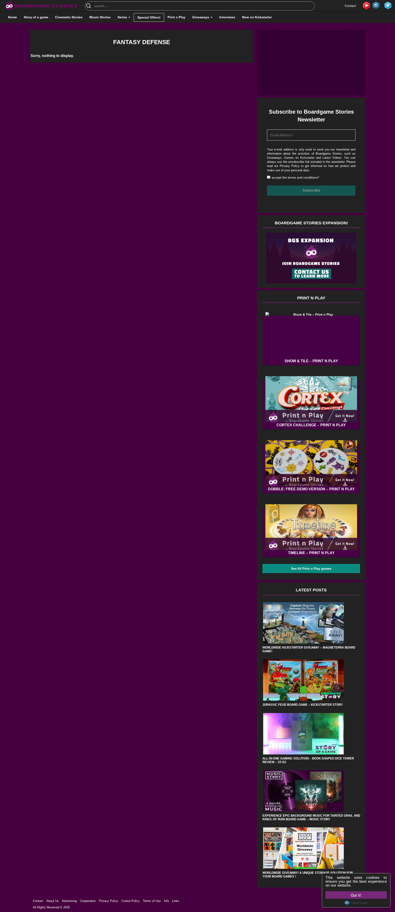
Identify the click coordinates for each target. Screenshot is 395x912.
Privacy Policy (290, 166)
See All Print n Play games (311, 568)
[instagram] (376, 5)
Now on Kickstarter (257, 17)
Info (166, 901)
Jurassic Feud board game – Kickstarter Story (302, 704)
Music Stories (100, 17)
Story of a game (36, 17)
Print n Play (176, 17)
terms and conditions (303, 177)
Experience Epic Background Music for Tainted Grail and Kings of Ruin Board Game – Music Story (311, 817)
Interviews (227, 17)
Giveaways (201, 17)
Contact (350, 6)
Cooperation (88, 901)
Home (12, 17)
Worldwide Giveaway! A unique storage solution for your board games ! (307, 874)
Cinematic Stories (69, 17)
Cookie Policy (130, 901)
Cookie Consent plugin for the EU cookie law (356, 902)
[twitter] (388, 5)
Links (175, 901)
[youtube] (366, 5)
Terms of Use (152, 901)
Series (122, 17)
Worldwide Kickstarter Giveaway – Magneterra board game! (308, 649)
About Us (52, 901)
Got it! (356, 895)
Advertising (69, 901)
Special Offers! (148, 17)
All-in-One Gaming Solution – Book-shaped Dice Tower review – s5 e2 (308, 760)
